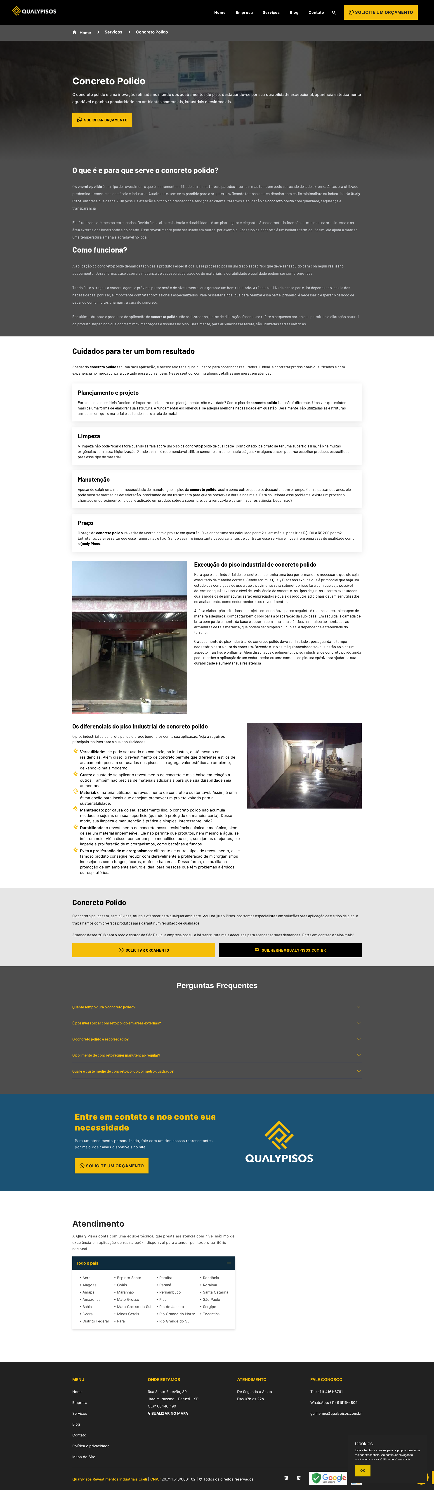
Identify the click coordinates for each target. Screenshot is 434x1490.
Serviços (271, 12)
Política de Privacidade (395, 1459)
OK (362, 1470)
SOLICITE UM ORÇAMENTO (115, 1166)
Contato (316, 12)
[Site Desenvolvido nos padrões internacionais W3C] (299, 1479)
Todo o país (87, 1263)
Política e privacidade (90, 1446)
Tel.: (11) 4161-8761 (326, 1391)
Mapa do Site (83, 1457)
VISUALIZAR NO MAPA (168, 1413)
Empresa (244, 12)
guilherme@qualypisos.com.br (336, 1413)
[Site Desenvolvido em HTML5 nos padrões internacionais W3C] (286, 1479)
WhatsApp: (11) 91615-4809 (334, 1402)
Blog (294, 12)
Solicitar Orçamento (105, 120)
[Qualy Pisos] (34, 14)
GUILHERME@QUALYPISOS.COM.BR (294, 950)
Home (220, 12)
